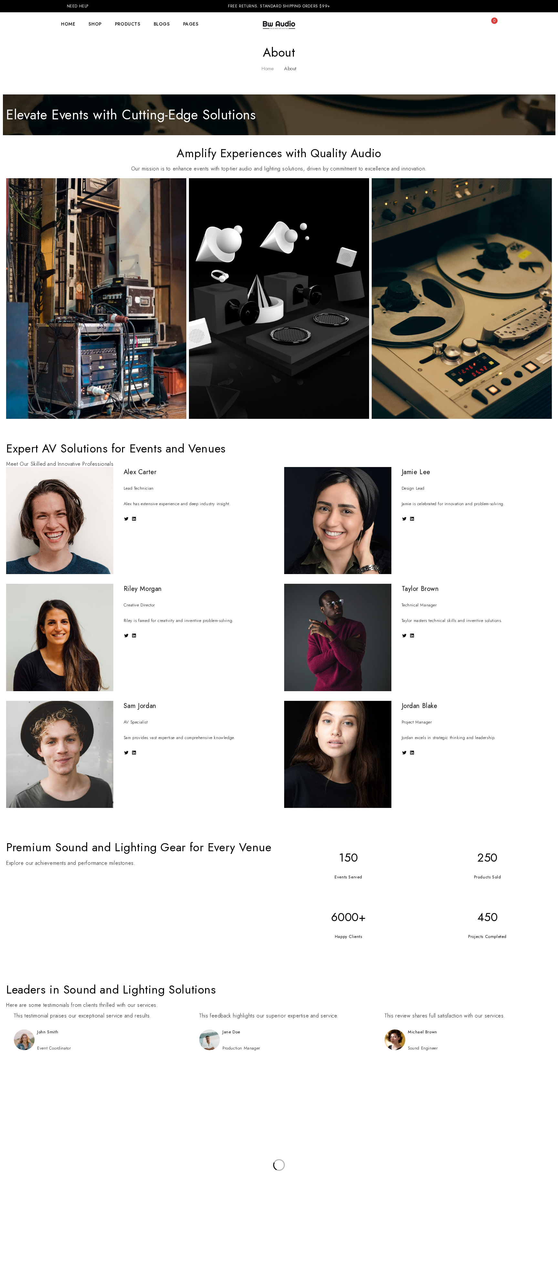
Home (268, 68)
